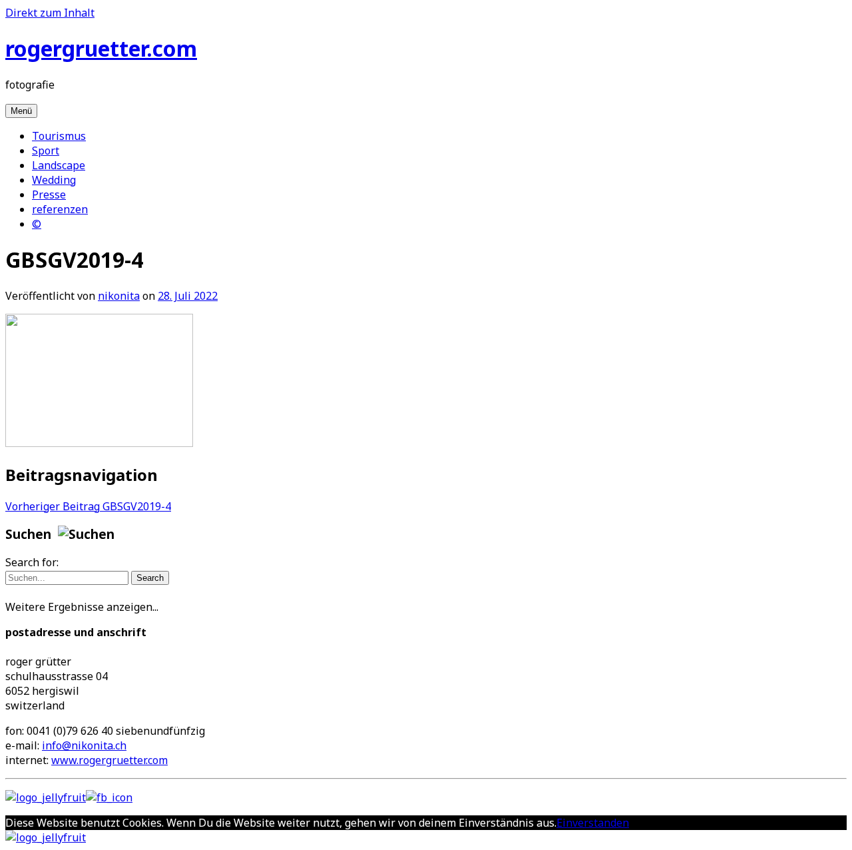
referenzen (60, 209)
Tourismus (59, 136)
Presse (49, 194)
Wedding (54, 180)
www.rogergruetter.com (109, 760)
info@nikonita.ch (84, 745)
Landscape (58, 165)
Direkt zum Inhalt (50, 12)
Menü (21, 111)
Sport (45, 150)
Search (150, 578)
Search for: (32, 562)
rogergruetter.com (101, 48)
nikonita (119, 295)
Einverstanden (592, 822)
